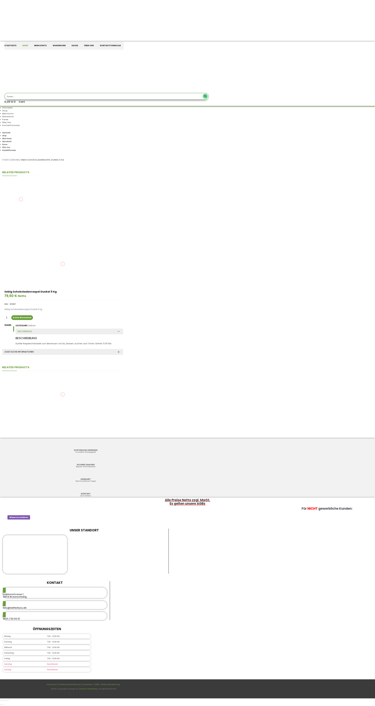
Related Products (15, 172)
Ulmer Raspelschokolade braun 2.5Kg (20, 202)
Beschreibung (25, 331)
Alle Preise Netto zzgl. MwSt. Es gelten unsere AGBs (187, 502)
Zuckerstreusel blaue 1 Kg (62, 409)
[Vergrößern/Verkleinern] (1, 700)
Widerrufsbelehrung (110, 684)
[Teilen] (5, 700)
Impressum (52, 684)
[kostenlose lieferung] (85, 445)
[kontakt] (85, 488)
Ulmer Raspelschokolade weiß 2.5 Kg (20, 219)
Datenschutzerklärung (70, 684)
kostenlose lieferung (86, 450)
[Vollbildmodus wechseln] (3, 700)
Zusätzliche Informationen (19, 351)
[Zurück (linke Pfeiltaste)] (1, 704)
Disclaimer (87, 684)
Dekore (15, 159)
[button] (83, 129)
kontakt (86, 493)
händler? (86, 479)
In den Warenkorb (22, 317)
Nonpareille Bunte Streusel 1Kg (21, 185)
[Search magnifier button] (205, 96)
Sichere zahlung (86, 464)
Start (5, 159)
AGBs (96, 684)
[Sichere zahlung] (85, 459)
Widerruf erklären (18, 517)
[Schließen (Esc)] (8, 700)
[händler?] (85, 474)
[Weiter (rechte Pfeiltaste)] (3, 704)
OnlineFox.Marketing (88, 688)
